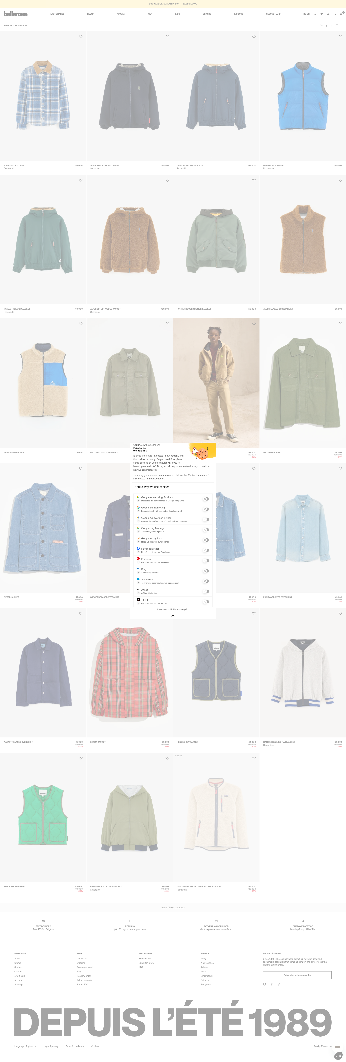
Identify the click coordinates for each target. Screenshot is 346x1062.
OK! (173, 615)
